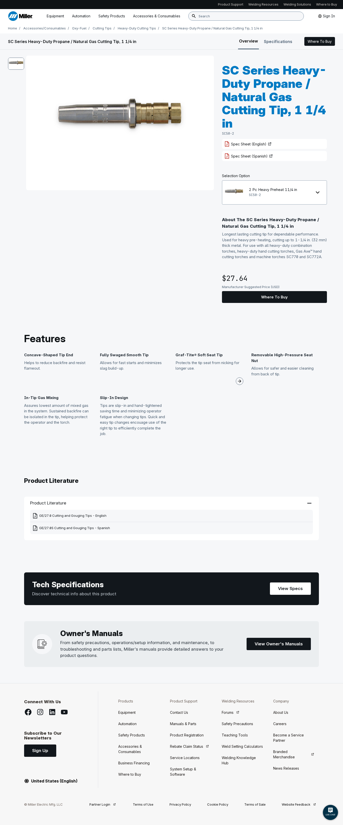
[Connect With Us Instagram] (40, 712)
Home (12, 28)
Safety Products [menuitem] (111, 16)
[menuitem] (156, 16)
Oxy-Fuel (79, 28)
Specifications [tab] (278, 41)
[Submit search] (193, 16)
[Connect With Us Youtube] (64, 712)
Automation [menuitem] (81, 16)
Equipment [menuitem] (55, 16)
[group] (120, 123)
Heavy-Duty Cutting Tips (137, 28)
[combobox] (246, 16)
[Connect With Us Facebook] (28, 712)
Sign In (329, 16)
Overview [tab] (248, 41)
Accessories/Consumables (44, 28)
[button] (319, 41)
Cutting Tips (102, 28)
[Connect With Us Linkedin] (52, 712)
